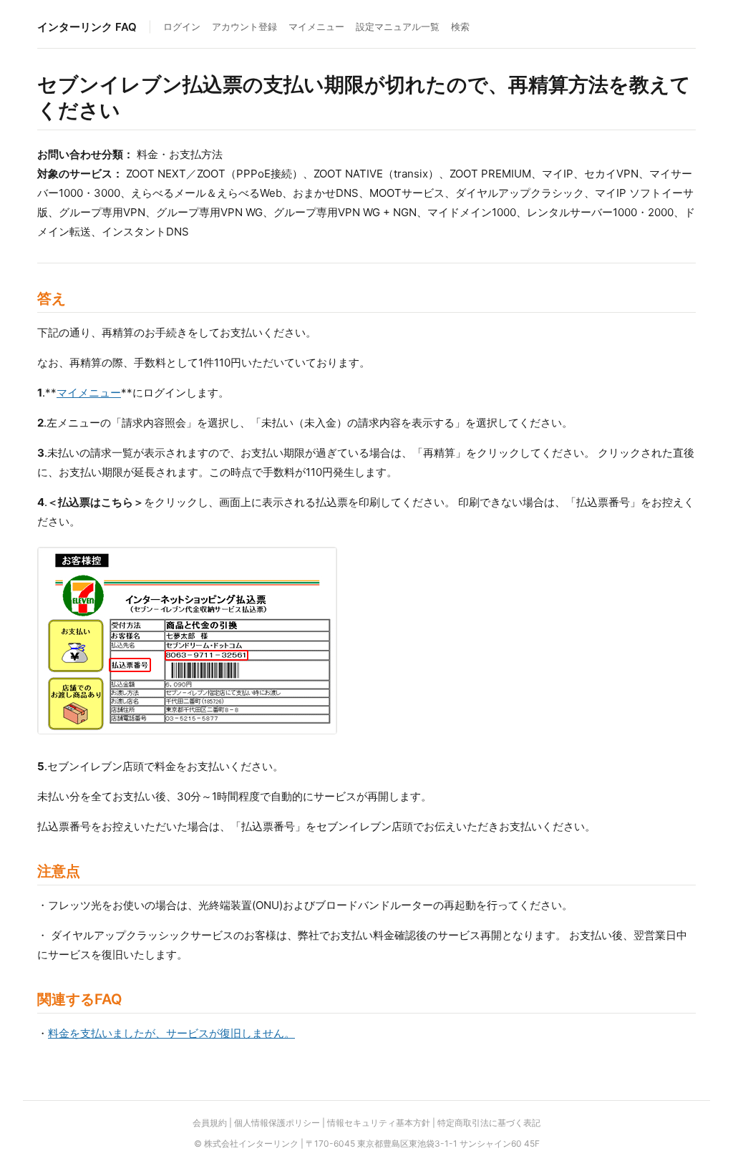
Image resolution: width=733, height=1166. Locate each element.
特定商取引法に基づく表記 (488, 1122)
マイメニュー (316, 26)
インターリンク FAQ (87, 27)
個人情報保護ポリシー (277, 1122)
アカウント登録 (244, 26)
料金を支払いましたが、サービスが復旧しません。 (171, 1033)
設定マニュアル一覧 (398, 26)
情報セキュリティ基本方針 (378, 1122)
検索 (460, 26)
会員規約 (210, 1122)
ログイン (181, 26)
